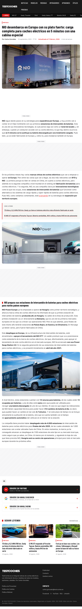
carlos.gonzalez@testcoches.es (53, 589)
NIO (4, 481)
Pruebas (24, 9)
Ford (36, 15)
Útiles (75, 3)
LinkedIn (67, 593)
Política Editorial (7, 592)
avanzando (43, 196)
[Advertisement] (46, 103)
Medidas (43, 3)
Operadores (54, 3)
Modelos (34, 3)
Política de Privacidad (9, 586)
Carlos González (10, 39)
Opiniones (66, 3)
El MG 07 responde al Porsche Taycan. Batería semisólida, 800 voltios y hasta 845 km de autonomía (40, 547)
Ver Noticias (74, 521)
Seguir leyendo (12, 520)
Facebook (46, 593)
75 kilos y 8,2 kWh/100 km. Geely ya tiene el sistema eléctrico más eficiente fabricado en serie (14, 547)
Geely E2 (73, 15)
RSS (61, 593)
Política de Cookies (8, 589)
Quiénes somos (47, 576)
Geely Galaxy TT (47, 15)
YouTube (55, 593)
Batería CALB (61, 15)
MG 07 (14, 15)
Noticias (24, 3)
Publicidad (46, 570)
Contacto (46, 573)
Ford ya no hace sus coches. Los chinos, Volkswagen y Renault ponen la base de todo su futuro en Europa (67, 547)
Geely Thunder (25, 15)
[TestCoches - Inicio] (9, 6)
